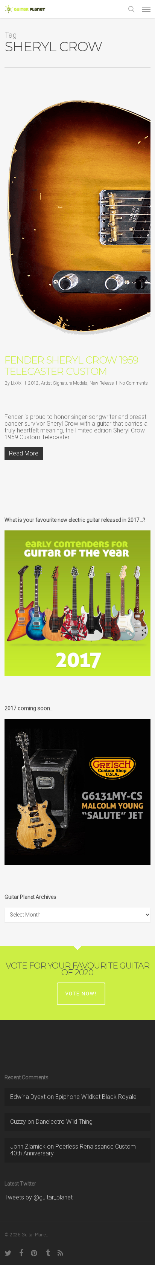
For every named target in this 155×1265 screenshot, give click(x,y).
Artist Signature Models (64, 383)
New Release (102, 383)
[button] (146, 9)
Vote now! (81, 993)
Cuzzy (18, 1121)
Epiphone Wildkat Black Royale (96, 1096)
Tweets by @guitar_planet (39, 1197)
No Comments (133, 383)
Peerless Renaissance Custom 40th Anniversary (73, 1150)
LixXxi (17, 383)
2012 (33, 383)
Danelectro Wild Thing (64, 1121)
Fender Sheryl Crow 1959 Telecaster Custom (71, 365)
